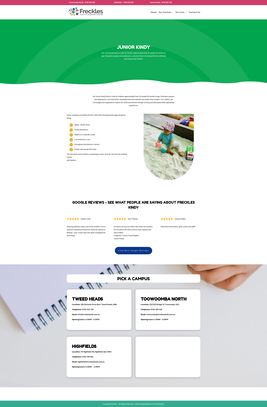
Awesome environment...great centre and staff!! (178, 227)
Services (180, 12)
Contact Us (194, 12)
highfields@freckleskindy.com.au (91, 362)
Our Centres (165, 12)
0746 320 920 (156, 309)
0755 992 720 (87, 309)
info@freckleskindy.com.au (89, 314)
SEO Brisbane (158, 404)
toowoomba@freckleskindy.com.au (160, 314)
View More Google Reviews (133, 250)
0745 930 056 (87, 357)
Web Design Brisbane (143, 404)
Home (153, 12)
